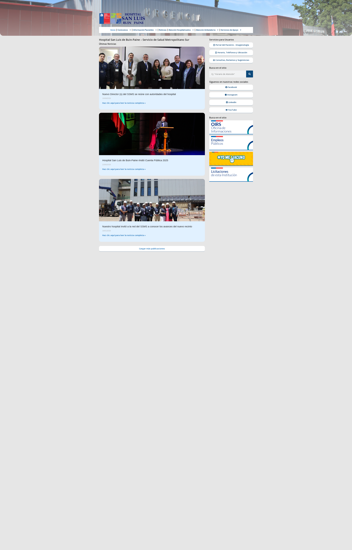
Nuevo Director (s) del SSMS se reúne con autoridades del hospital (139, 94)
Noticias (163, 30)
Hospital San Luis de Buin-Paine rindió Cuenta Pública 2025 (135, 160)
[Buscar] (249, 74)
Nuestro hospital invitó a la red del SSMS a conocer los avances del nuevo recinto (147, 226)
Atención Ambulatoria (205, 30)
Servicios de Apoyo (229, 30)
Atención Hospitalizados (179, 30)
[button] (152, 249)
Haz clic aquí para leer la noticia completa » (124, 103)
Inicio (113, 30)
